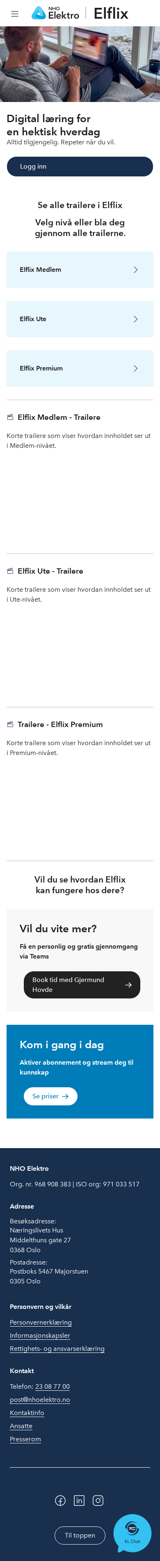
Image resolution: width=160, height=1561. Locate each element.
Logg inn (33, 166)
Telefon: (40, 1386)
